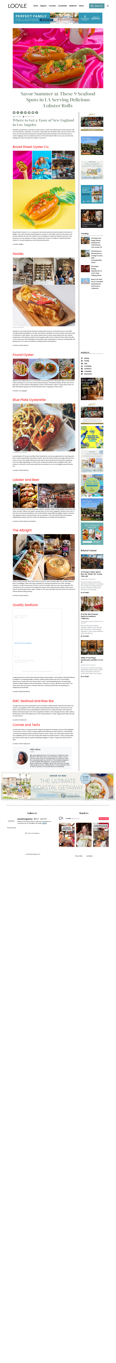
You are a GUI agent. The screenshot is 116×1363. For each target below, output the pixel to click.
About (81, 6)
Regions (43, 6)
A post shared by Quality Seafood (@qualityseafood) (37, 671)
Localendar (62, 6)
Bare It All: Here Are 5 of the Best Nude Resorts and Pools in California (97, 283)
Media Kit (73, 6)
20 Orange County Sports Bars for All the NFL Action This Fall (91, 574)
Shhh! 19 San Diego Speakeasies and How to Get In (92, 659)
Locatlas (52, 6)
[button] (107, 5)
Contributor (89, 856)
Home (35, 6)
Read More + (85, 593)
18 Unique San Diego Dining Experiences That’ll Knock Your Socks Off (96, 242)
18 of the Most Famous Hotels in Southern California (89, 616)
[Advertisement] (92, 319)
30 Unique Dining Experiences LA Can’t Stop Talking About (96, 270)
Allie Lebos (35, 749)
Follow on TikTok (103, 818)
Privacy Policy (79, 856)
